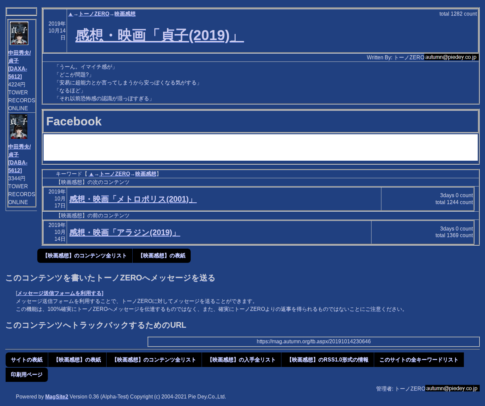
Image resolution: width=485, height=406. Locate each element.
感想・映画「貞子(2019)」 (159, 35)
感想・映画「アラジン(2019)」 (124, 232)
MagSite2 (56, 396)
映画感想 (125, 14)
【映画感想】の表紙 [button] (161, 255)
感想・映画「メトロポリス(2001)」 (133, 198)
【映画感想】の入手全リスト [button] (241, 359)
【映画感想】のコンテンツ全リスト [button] (85, 255)
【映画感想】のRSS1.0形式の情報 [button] (328, 359)
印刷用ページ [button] (27, 374)
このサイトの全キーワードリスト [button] (419, 359)
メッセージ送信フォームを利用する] (60, 293)
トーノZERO (94, 14)
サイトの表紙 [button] (27, 359)
